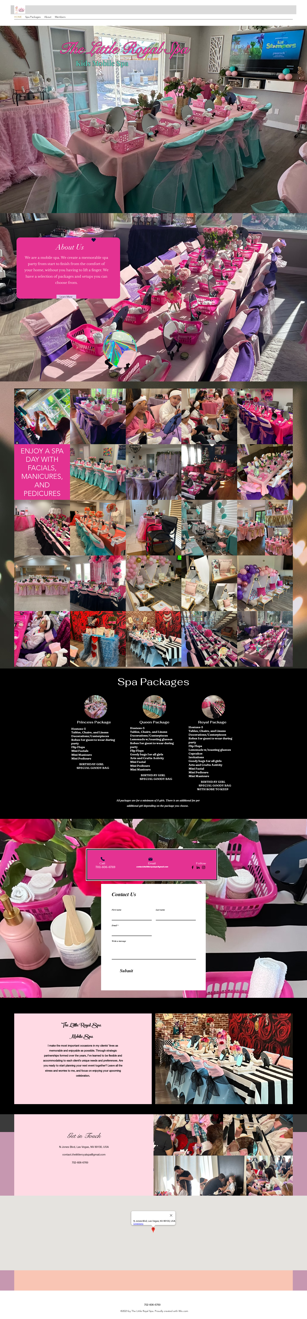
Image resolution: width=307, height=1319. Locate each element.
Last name (160, 910)
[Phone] (102, 859)
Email (114, 925)
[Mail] (150, 859)
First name (116, 910)
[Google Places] (285, 24)
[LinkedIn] (198, 867)
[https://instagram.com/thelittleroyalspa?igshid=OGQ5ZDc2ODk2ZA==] (203, 867)
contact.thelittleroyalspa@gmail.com (152, 867)
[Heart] (93, 239)
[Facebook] (192, 867)
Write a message (119, 941)
